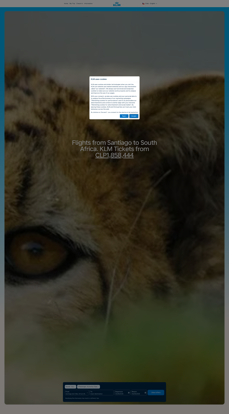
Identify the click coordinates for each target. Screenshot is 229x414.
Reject (124, 116)
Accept (133, 116)
